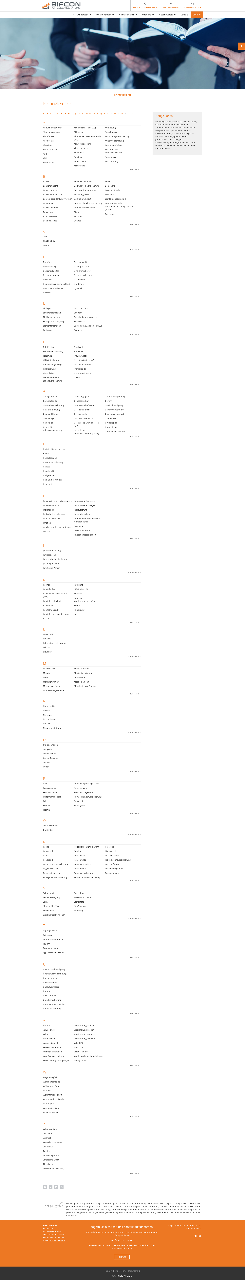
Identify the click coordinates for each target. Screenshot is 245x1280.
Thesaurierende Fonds (54, 939)
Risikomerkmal (112, 855)
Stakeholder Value (82, 897)
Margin (46, 673)
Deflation (47, 279)
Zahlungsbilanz (50, 1129)
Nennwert (48, 715)
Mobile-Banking (81, 681)
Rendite (77, 851)
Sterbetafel (79, 901)
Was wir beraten (80, 14)
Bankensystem (50, 190)
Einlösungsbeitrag (51, 317)
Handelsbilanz (50, 458)
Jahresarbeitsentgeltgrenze (56, 559)
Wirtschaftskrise (50, 1112)
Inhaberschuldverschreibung (57, 527)
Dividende (79, 284)
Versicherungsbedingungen (56, 1060)
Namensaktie (49, 706)
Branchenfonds (112, 190)
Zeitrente (47, 1133)
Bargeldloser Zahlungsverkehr (57, 199)
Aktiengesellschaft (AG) (85, 127)
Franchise (78, 351)
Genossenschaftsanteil (85, 405)
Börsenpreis (111, 185)
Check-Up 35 (49, 240)
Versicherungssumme (84, 1034)
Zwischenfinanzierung (53, 1168)
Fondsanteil (79, 347)
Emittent (78, 312)
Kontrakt (78, 593)
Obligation (48, 749)
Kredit (77, 605)
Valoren (46, 1025)
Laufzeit (47, 638)
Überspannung (50, 978)
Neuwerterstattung (52, 728)
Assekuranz (79, 165)
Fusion (77, 377)
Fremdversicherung (83, 373)
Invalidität (79, 526)
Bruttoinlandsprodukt (115, 199)
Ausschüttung (111, 161)
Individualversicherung (54, 514)
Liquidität (47, 651)
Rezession (110, 846)
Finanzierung (49, 368)
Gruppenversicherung (115, 431)
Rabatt (46, 846)
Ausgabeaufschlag (113, 145)
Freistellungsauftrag (83, 364)
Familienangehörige (52, 364)
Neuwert (47, 723)
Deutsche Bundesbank (54, 288)
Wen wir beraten (127, 14)
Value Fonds (49, 1029)
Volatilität (78, 1043)
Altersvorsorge (81, 148)
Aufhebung (110, 127)
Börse (107, 181)
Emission (47, 330)
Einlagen (47, 308)
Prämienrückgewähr (83, 792)
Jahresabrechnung (52, 550)
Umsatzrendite (50, 995)
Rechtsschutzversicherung (55, 864)
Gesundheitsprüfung (115, 396)
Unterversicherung (52, 1008)
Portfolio (47, 805)
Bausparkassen (50, 216)
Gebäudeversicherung (53, 405)
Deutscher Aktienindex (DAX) (56, 284)
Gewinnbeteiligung (114, 405)
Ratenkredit (48, 851)
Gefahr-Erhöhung (51, 409)
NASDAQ (47, 710)
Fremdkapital (80, 368)
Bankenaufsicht (50, 185)
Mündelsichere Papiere (85, 686)
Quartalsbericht (50, 825)
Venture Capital (50, 1043)
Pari (45, 783)
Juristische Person (51, 568)
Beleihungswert (81, 194)
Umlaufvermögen (51, 987)
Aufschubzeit (111, 132)
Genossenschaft (81, 401)
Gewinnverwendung (114, 409)
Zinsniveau (48, 1164)
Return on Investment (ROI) (87, 877)
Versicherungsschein (84, 1025)
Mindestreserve (81, 668)
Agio (45, 153)
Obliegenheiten (50, 745)
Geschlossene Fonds (83, 418)
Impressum (120, 1271)
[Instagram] (199, 1236)
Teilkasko (47, 935)
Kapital (46, 584)
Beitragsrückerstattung (85, 190)
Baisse (46, 181)
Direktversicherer (82, 271)
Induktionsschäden (52, 518)
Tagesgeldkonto (50, 930)
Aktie (45, 158)
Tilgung (46, 943)
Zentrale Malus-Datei (53, 1142)
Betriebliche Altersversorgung (88, 203)
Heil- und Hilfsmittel (52, 479)
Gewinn (108, 401)
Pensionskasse (50, 792)
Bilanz (77, 212)
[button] (45, 1187)
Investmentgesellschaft (85, 534)
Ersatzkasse (79, 321)
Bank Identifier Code (52, 194)
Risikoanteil (110, 851)
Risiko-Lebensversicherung (118, 859)
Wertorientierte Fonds (53, 1099)
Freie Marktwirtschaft (84, 360)
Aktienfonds (48, 162)
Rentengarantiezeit (83, 864)
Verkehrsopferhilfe (52, 1047)
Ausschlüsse (111, 157)
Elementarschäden (52, 325)
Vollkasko (78, 1047)
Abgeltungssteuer (51, 132)
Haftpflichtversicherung (54, 449)
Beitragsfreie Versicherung (86, 185)
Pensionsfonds (50, 788)
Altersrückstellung (82, 143)
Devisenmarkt (80, 262)
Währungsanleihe (51, 1081)
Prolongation (80, 805)
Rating (46, 855)
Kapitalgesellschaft (52, 601)
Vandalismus (49, 1038)
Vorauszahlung (81, 1051)
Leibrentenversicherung (54, 643)
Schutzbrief (48, 893)
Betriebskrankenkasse (84, 207)
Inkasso (46, 531)
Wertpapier (48, 1103)
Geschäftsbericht (82, 409)
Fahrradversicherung (53, 351)
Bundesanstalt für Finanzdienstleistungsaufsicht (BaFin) (119, 206)
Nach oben (134, 169)
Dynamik (78, 288)
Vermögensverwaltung (53, 1056)
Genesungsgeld (81, 396)
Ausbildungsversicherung (117, 136)
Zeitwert (47, 1138)
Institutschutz (80, 509)
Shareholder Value (52, 906)
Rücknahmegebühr (114, 868)
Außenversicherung (114, 140)
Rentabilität (79, 855)
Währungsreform (51, 1086)
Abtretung (48, 145)
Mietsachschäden (51, 686)
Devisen (47, 292)
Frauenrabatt (80, 355)
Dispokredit (79, 279)
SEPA (45, 901)
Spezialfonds (80, 893)
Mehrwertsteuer (51, 681)
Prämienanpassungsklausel (87, 783)
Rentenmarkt (80, 868)
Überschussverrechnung (54, 973)
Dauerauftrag (49, 266)
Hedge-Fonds (49, 475)
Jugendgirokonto (51, 563)
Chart (45, 236)
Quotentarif (48, 830)
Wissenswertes (166, 14)
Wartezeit (47, 1090)
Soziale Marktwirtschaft (54, 914)
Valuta (46, 1034)
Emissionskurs (81, 308)
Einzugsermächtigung (53, 321)
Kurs (76, 614)
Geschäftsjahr (80, 414)
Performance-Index (52, 796)
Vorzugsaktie (80, 1060)
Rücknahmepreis (113, 873)
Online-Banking (50, 758)
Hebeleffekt (48, 471)
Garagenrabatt (50, 396)
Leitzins (46, 647)
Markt (46, 677)
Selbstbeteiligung (51, 897)
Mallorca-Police (50, 668)
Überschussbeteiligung (54, 969)
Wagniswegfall (50, 1077)
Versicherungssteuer (84, 1029)
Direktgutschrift (81, 266)
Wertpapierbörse (51, 1108)
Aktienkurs (79, 132)
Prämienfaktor (80, 788)
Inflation (47, 522)
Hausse (46, 466)
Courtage (47, 245)
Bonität (77, 220)
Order (46, 766)
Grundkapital (111, 422)
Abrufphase (48, 136)
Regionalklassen (50, 868)
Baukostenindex (50, 207)
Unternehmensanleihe (54, 1004)
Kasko (46, 618)
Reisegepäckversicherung (55, 877)
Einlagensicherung (52, 312)
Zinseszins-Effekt (51, 1159)
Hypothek (47, 484)
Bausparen (48, 212)
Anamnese (79, 152)
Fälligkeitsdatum (51, 360)
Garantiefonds (50, 401)
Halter (46, 453)
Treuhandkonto (50, 948)
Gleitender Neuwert (114, 414)
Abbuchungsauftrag (52, 127)
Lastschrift (48, 634)
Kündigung (79, 610)
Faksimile (47, 355)
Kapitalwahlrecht (51, 610)
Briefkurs (109, 194)
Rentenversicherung (83, 873)
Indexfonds (48, 509)
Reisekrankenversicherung (86, 846)
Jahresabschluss (51, 555)
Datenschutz (134, 1271)
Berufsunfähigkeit (82, 199)
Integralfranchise (82, 514)
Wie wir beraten (103, 14)
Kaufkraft (78, 584)
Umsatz (46, 991)
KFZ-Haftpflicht (81, 589)
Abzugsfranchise (51, 149)
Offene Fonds (49, 753)
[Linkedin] (195, 1236)
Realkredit (48, 859)
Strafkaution (80, 906)
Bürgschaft (110, 214)
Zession (46, 1151)
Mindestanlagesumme (53, 690)
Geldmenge (48, 418)
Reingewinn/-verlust (52, 873)
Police (46, 801)
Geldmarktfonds (50, 414)
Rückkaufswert (112, 864)
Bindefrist (78, 216)
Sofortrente (48, 910)
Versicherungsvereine (84, 1038)
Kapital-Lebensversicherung (56, 614)
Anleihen (78, 157)
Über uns (146, 14)
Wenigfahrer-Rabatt (52, 1094)
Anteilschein (80, 161)
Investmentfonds (82, 530)
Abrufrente (48, 140)
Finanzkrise (48, 373)
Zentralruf (48, 1146)
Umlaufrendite (50, 982)
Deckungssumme (51, 275)
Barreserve (48, 203)
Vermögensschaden (52, 1051)
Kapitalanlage (49, 589)
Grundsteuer (111, 427)
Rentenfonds (80, 859)
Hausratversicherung (53, 462)
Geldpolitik (48, 422)
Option (46, 762)
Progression (79, 801)
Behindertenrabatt (83, 181)
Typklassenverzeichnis (53, 952)
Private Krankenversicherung (88, 796)
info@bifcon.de (57, 1240)
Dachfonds (48, 262)
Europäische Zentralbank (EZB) (88, 325)
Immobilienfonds (51, 505)
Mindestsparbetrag (83, 673)
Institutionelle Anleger (84, 505)
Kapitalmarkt (49, 605)
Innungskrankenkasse (84, 501)
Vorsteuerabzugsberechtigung (88, 1056)
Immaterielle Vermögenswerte (57, 501)
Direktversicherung (83, 275)
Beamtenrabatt (50, 220)
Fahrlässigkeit (49, 347)
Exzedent (78, 330)
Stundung (78, 910)
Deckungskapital (51, 271)
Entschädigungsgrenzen (85, 317)
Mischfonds (79, 677)
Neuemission (49, 719)
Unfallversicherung (52, 1000)
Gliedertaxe (110, 418)
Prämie (46, 809)
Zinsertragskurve (51, 1155)
